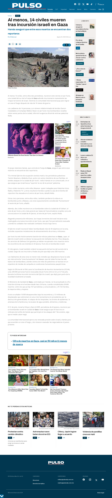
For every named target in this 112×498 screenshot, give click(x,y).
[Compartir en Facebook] (9, 44)
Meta (85, 9)
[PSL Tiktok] (91, 4)
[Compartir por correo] (19, 44)
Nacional (71, 9)
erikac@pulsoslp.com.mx (65, 479)
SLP (56, 9)
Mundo (79, 9)
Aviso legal (100, 492)
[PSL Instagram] (79, 4)
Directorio (36, 480)
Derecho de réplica (38, 483)
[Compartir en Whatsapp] (16, 44)
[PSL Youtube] (87, 4)
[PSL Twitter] (83, 4)
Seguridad (64, 9)
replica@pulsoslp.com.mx (66, 483)
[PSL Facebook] (75, 4)
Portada (50, 9)
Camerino (93, 9)
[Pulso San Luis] (27, 6)
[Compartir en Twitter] (12, 44)
